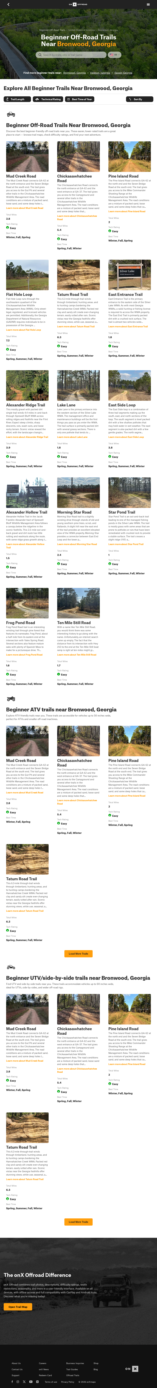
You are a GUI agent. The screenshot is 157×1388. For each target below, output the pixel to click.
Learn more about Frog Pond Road (27, 637)
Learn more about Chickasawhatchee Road (78, 196)
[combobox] (73, 54)
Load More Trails (78, 953)
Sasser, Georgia (123, 72)
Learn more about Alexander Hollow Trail (27, 528)
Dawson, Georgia (100, 72)
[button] (17, 99)
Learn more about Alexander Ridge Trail (27, 419)
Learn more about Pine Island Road (129, 196)
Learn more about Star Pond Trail (129, 528)
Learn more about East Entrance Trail (129, 310)
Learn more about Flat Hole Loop (27, 310)
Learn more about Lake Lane (78, 419)
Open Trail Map (18, 1306)
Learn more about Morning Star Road (78, 528)
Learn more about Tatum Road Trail (78, 310)
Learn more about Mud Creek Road (27, 196)
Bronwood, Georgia (74, 72)
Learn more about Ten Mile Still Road (78, 637)
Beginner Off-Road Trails (52, 30)
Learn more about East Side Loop (129, 419)
